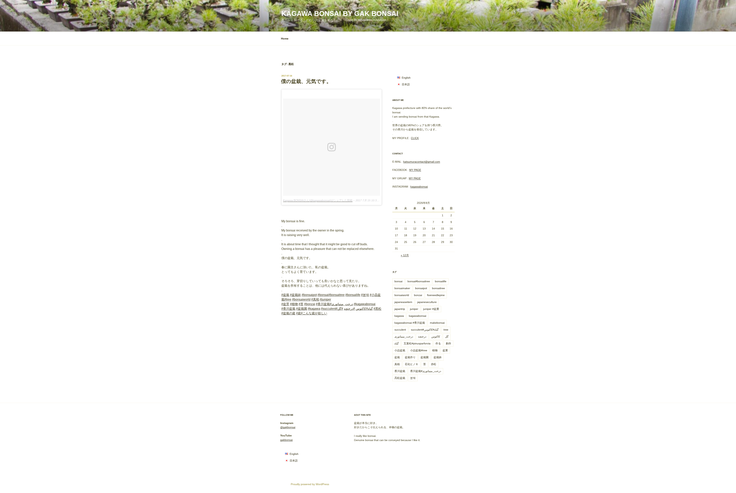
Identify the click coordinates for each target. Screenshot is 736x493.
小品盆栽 (399, 350)
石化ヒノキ (411, 364)
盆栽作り (410, 357)
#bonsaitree (337, 294)
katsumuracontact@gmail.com (421, 161)
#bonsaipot (309, 294)
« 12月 (405, 255)
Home (284, 38)
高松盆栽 (399, 377)
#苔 (301, 304)
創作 (448, 343)
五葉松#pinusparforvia (417, 343)
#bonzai (309, 304)
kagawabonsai (419, 186)
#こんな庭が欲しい (314, 313)
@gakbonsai (287, 427)
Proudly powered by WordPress (310, 484)
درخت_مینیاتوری (403, 336)
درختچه (422, 336)
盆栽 (397, 357)
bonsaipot (421, 288)
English (406, 77)
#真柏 (315, 299)
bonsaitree (438, 288)
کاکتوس (435, 336)
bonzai (418, 295)
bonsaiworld (401, 295)
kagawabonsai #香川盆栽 (409, 322)
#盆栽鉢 (295, 294)
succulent (400, 329)
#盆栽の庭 (288, 313)
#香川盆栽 (323, 304)
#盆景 (285, 304)
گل (447, 336)
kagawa (399, 315)
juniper (414, 308)
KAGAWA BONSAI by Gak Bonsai (339, 13)
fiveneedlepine (436, 295)
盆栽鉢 (438, 357)
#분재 (365, 294)
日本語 (406, 84)
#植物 (294, 304)
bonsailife (440, 281)
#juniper (325, 299)
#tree (287, 299)
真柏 (397, 364)
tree (446, 329)
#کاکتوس (362, 308)
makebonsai (437, 322)
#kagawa (314, 308)
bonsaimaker (402, 288)
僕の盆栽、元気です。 (306, 81)
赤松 (433, 364)
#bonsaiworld (301, 299)
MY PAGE (415, 169)
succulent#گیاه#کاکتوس (425, 329)
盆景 (445, 350)
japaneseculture (427, 302)
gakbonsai (286, 439)
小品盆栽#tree (418, 350)
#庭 (298, 313)
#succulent (328, 308)
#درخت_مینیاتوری (341, 304)
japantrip (399, 308)
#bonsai (323, 294)
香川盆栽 (399, 371)
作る (438, 343)
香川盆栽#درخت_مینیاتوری (425, 371)
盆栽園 (425, 357)
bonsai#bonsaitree (418, 281)
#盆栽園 (301, 308)
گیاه (396, 343)
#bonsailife (352, 294)
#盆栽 (285, 294)
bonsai (398, 281)
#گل (340, 308)
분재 (413, 377)
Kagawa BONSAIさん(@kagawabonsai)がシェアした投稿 (317, 200)
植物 (435, 350)
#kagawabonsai (364, 304)
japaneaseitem (403, 302)
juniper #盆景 (431, 308)
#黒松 (377, 308)
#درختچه (349, 308)
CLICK (415, 138)
